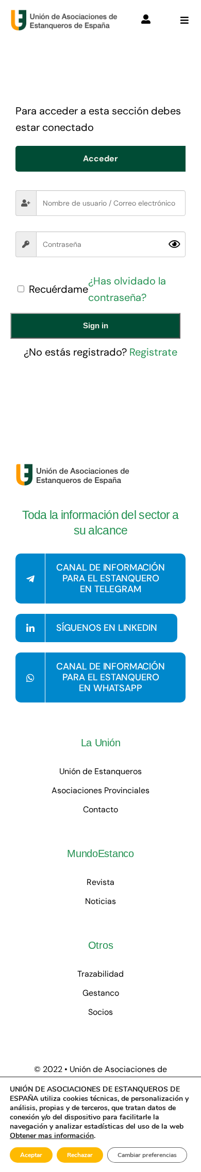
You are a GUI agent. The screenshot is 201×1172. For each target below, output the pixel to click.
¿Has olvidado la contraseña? (127, 289)
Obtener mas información (52, 1136)
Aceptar (31, 1155)
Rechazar (80, 1155)
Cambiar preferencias (147, 1155)
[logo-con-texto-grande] (66, 14)
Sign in (95, 325)
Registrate (153, 352)
